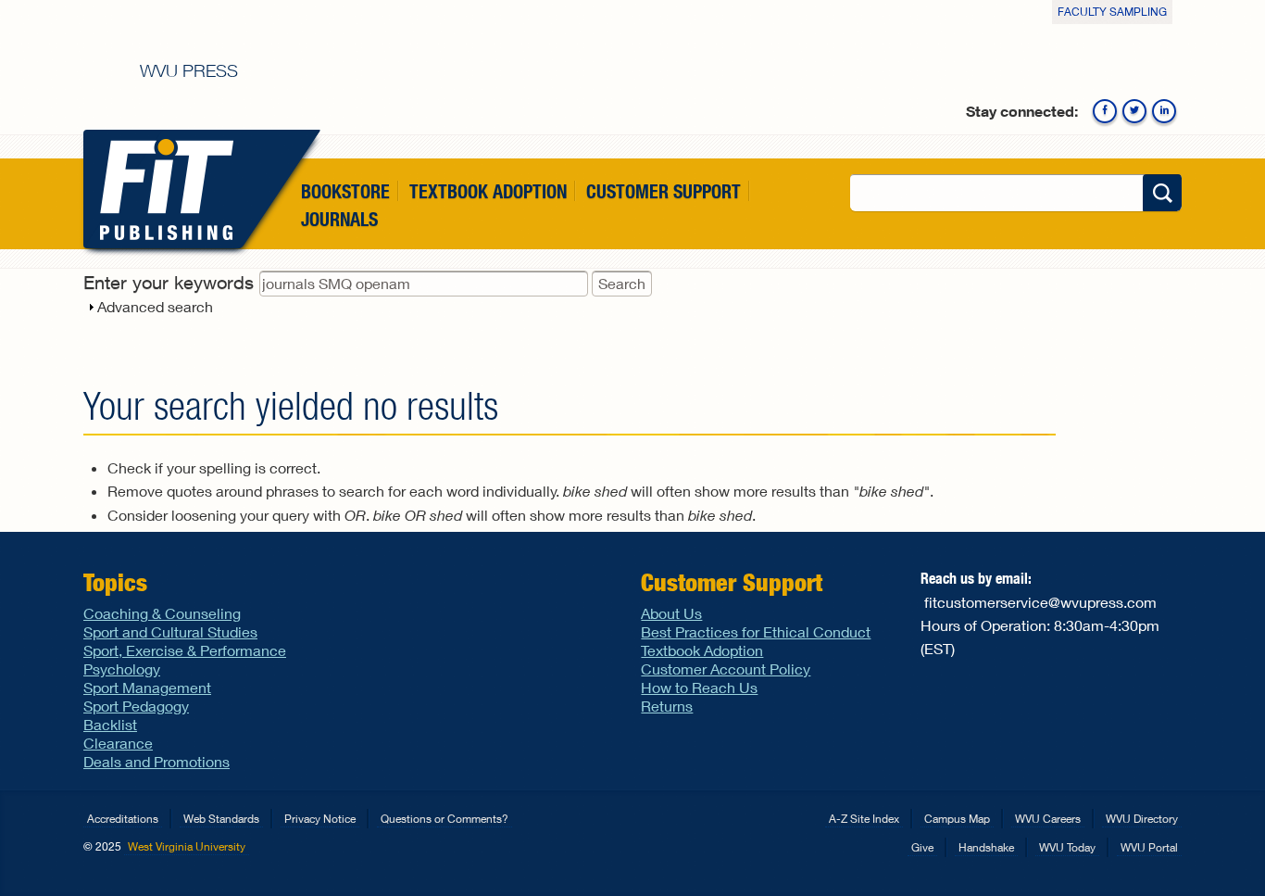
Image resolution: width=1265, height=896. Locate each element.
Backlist (110, 724)
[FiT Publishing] (162, 189)
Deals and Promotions (156, 761)
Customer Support (663, 191)
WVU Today (1067, 847)
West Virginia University (186, 846)
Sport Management (147, 687)
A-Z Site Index (864, 819)
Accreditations (122, 819)
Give (922, 847)
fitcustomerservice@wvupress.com (1040, 602)
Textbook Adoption (488, 191)
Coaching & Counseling (162, 613)
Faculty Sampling (1112, 12)
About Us (671, 613)
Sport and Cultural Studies (170, 631)
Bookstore (345, 191)
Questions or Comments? (444, 819)
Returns (667, 705)
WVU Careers (1048, 819)
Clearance (118, 742)
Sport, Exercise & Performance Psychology (184, 659)
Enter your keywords (171, 282)
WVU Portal (1149, 847)
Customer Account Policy (725, 668)
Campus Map (957, 819)
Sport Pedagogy (136, 705)
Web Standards (221, 819)
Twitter (1134, 111)
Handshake (986, 847)
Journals (339, 220)
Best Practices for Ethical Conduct (755, 631)
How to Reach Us (699, 687)
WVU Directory (1142, 819)
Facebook (1105, 111)
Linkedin (1164, 111)
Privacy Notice (320, 819)
